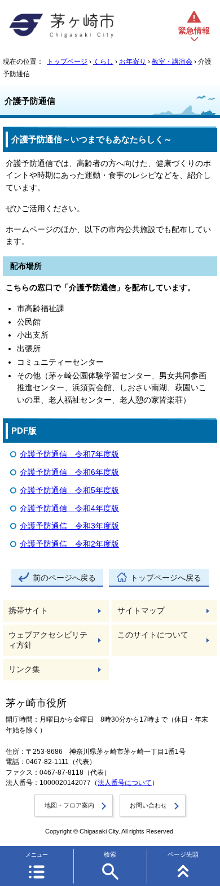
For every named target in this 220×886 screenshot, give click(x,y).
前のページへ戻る (64, 578)
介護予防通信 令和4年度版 (69, 508)
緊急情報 (194, 31)
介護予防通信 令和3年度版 (69, 526)
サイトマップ (141, 610)
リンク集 (24, 669)
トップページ (67, 62)
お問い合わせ (148, 805)
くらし (103, 62)
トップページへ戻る (165, 578)
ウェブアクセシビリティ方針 (47, 640)
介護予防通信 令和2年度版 (69, 544)
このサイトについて (152, 635)
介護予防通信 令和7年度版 (69, 454)
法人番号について (125, 783)
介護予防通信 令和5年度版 (69, 490)
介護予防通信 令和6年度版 (69, 472)
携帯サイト (28, 610)
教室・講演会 (172, 62)
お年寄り (132, 62)
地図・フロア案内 (69, 805)
